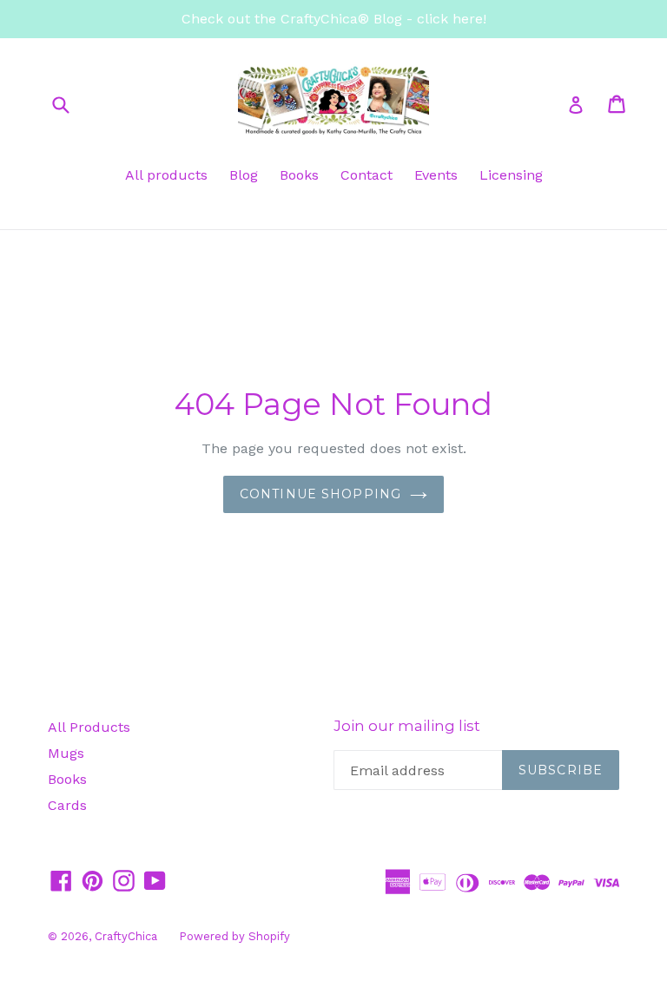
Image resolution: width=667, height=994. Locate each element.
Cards (67, 805)
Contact (366, 175)
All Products (89, 727)
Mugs (66, 753)
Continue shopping (320, 494)
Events (436, 175)
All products (166, 175)
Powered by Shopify (234, 936)
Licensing (511, 175)
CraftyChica (126, 936)
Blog (243, 175)
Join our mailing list (407, 725)
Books (299, 175)
